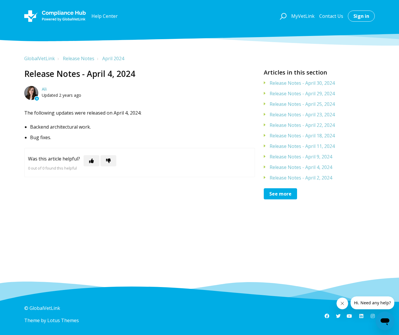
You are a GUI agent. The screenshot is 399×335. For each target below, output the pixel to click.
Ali (44, 89)
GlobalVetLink (39, 58)
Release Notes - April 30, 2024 (302, 83)
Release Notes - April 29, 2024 (302, 93)
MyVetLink (303, 16)
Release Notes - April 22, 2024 (302, 125)
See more (280, 194)
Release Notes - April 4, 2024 (301, 167)
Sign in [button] (361, 16)
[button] (282, 16)
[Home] (55, 16)
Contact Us (331, 16)
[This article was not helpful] (108, 160)
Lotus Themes (63, 320)
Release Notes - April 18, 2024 (302, 135)
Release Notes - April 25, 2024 (302, 104)
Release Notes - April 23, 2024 (302, 114)
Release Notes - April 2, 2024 (301, 178)
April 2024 (113, 58)
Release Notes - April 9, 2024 (301, 156)
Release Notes (78, 58)
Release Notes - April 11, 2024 (302, 146)
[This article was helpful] (91, 160)
